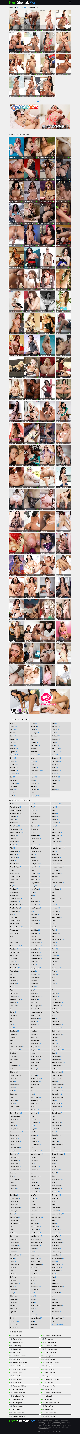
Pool (54, 723)
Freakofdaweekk (37, 816)
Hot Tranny (16, 1352)
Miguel (34, 1280)
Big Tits (14, 755)
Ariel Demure (15, 933)
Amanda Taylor (15, 867)
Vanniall (55, 1226)
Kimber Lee (36, 1081)
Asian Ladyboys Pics (51, 1352)
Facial (13, 793)
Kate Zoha (35, 1031)
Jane (33, 927)
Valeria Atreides (58, 1214)
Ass (13, 729)
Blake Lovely (15, 1059)
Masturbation (37, 770)
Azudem (13, 990)
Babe (13, 736)
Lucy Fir (34, 1198)
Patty (54, 942)
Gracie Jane (35, 845)
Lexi (33, 1148)
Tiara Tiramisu (57, 1179)
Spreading (56, 758)
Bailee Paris (14, 996)
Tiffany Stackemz (58, 1185)
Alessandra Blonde (17, 832)
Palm (54, 920)
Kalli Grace (35, 1002)
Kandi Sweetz (36, 1009)
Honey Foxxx (36, 889)
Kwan (33, 1107)
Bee (12, 1021)
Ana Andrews (15, 892)
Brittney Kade (15, 1072)
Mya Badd (35, 1324)
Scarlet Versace (57, 1075)
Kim (32, 1072)
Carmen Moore (16, 1113)
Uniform (56, 780)
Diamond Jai (14, 1245)
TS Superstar (17, 1382)
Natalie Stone (56, 845)
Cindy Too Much (15, 1179)
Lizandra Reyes (36, 1185)
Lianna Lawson (36, 1151)
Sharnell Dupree (57, 1091)
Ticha (54, 1182)
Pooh (54, 983)
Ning (54, 886)
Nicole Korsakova (58, 860)
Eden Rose (14, 1274)
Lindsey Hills (35, 1170)
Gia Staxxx (35, 819)
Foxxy (34, 810)
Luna (33, 1201)
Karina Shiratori (36, 1015)
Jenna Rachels (36, 958)
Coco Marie (14, 1195)
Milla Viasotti (36, 1286)
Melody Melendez (37, 1264)
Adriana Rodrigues (16, 813)
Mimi (33, 1293)
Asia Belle (14, 949)
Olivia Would (56, 914)
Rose (54, 1018)
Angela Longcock (16, 898)
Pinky (54, 971)
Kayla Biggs (35, 1037)
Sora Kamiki (56, 1129)
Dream (13, 1261)
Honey (34, 886)
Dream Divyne (15, 1264)
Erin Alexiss (14, 1302)
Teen (55, 767)
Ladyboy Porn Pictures (52, 1362)
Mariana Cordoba (37, 1242)
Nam (54, 807)
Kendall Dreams (37, 1056)
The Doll (55, 1173)
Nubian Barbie (57, 898)
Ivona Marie (35, 905)
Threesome (57, 770)
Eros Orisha (14, 1308)
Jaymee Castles (37, 946)
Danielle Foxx (15, 1217)
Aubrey (13, 961)
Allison (13, 860)
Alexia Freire (14, 842)
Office (33, 780)
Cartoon (13, 1125)
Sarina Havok (56, 1059)
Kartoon (34, 1021)
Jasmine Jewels (37, 939)
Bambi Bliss (14, 1015)
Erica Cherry (14, 1296)
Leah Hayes (35, 1122)
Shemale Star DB (18, 1349)
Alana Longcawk (16, 829)
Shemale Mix (49, 1409)
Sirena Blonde (57, 1107)
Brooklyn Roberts (16, 1075)
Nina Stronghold (58, 883)
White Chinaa (57, 1267)
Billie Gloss (14, 1053)
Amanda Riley (15, 864)
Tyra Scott (56, 1201)
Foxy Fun (34, 813)
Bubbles (13, 1088)
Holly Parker (35, 879)
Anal (13, 723)
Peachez (55, 952)
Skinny (56, 745)
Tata (54, 1163)
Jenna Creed (36, 952)
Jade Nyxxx (35, 917)
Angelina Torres (16, 908)
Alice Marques (15, 851)
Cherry (13, 1151)
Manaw (34, 1214)
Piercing (35, 796)
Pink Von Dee (56, 968)
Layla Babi (35, 1119)
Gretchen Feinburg (37, 851)
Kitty (33, 1094)
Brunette (14, 770)
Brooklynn (14, 1078)
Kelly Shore (35, 1050)
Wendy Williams (57, 1264)
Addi (12, 804)
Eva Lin (13, 1318)
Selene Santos (57, 1078)
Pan (54, 924)
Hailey (33, 857)
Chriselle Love (15, 1163)
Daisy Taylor (14, 1211)
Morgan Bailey (36, 1318)
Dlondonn (14, 1252)
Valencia (55, 1204)
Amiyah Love (15, 879)
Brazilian (14, 767)
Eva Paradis (14, 1324)
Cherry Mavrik (15, 1157)
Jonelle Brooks (37, 996)
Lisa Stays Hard (36, 1176)
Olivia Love (56, 911)
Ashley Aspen (15, 942)
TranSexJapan (49, 1389)
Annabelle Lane (15, 920)
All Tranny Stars (18, 1389)
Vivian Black (56, 1255)
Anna (12, 914)
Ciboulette (14, 1173)
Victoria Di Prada (58, 1242)
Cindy (12, 1176)
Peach (55, 949)
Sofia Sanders (57, 1125)
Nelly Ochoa (56, 854)
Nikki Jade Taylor (58, 867)
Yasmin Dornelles (58, 1286)
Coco (12, 1192)
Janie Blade (35, 933)
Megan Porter (36, 1255)
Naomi (55, 819)
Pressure (55, 993)
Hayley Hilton (36, 864)
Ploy (54, 977)
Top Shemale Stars (51, 1349)
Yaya (54, 1289)
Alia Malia (14, 845)
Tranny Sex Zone (50, 1416)
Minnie (33, 1299)
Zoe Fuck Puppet (58, 1318)
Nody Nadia (56, 889)
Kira (32, 1088)
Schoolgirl (56, 739)
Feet (12, 796)
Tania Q (55, 1160)
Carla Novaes (15, 1110)
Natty (54, 851)
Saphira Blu (56, 1047)
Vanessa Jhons (57, 1217)
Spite (54, 1132)
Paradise (55, 927)
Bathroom (14, 742)
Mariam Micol (36, 1239)
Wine (54, 1274)
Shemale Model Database (53, 1336)
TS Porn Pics (17, 1336)
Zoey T (55, 1321)
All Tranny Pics (17, 1403)
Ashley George (16, 946)
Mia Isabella (36, 1271)
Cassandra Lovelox (16, 1132)
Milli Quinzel (35, 1289)
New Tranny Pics (18, 1342)
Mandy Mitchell (37, 1217)
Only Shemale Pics (50, 1413)
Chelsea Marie (15, 1148)
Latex (33, 758)
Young (55, 789)
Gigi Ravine (35, 826)
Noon (54, 895)
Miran (33, 1308)
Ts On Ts (56, 777)
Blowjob (14, 764)
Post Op (55, 729)
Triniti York (56, 1198)
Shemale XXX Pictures (52, 1379)
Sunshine (55, 1141)
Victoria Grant (57, 1245)
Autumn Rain (15, 971)
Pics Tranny (16, 1409)
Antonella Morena (16, 927)
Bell (12, 1024)
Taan (54, 1157)
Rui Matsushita (57, 1024)
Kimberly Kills (36, 1084)
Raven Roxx (56, 1012)
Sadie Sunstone (57, 1034)
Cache (13, 1091)
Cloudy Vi (14, 1189)
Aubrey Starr (15, 968)
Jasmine (34, 936)
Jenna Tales (35, 961)
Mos (33, 1321)
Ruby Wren (56, 1021)
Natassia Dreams (58, 848)
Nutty (54, 905)
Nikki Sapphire (57, 873)
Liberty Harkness (37, 1154)
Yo (54, 1296)
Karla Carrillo (36, 1018)
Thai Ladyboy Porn (50, 1372)
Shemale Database (19, 1392)
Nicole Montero (58, 864)
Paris (54, 930)
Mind (33, 1296)
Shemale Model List (19, 1416)
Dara (12, 1230)
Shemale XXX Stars (51, 1346)
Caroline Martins (15, 1116)
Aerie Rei (13, 819)
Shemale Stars (17, 1376)
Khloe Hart (35, 1066)
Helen (33, 870)
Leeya (34, 1129)
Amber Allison (15, 873)
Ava (12, 974)
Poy (54, 990)
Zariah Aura (56, 1312)
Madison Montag (36, 1207)
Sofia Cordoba (57, 1122)
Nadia (33, 1327)
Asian (13, 726)
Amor (12, 883)
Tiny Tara (56, 1192)
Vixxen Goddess (58, 1258)
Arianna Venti (15, 930)
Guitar (34, 854)
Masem (34, 1248)
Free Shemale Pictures (52, 1403)
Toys (55, 774)
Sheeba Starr (57, 1094)
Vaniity (55, 1220)
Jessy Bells (35, 980)
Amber (13, 870)
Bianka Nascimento (17, 1047)
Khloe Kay (35, 1069)
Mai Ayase (35, 1211)
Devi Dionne (14, 1239)
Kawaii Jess (35, 1034)
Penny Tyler (56, 958)
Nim (54, 879)
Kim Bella (34, 1075)
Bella (12, 1028)
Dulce (12, 1271)
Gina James (35, 829)
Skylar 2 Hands (57, 1113)
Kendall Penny (36, 1059)
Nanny (55, 816)
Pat (54, 936)
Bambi (13, 1012)
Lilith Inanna (35, 1160)
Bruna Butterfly (15, 1084)
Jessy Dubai (35, 983)
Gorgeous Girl (36, 838)
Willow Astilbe (57, 1271)
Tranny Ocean (17, 1372)
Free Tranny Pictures (19, 1356)
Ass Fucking (14, 733)
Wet (54, 786)
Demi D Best (14, 1236)
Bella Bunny (14, 1034)
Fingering (35, 726)
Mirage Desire (36, 1305)
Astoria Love (14, 955)
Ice (33, 895)
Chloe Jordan (15, 1160)
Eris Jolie (13, 1305)
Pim (54, 965)
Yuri (54, 1308)
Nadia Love (56, 804)
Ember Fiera (14, 1280)
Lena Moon (35, 1141)
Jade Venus (35, 924)
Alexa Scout (14, 838)
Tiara (54, 1176)
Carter (12, 1122)
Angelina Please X (16, 905)
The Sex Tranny (50, 1406)
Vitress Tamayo (58, 1252)
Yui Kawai (56, 1302)
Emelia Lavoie (15, 1283)
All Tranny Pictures (50, 1342)
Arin (12, 936)
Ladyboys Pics (49, 1376)
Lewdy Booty (36, 1144)
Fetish (34, 723)
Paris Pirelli (56, 933)
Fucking (35, 733)
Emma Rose (14, 1289)
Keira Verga (36, 1043)
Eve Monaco (14, 1327)
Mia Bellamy (35, 1267)
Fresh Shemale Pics (49, 1432)
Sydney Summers (58, 1154)
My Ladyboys (49, 1356)
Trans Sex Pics (17, 1379)
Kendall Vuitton (36, 1062)
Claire (12, 1182)
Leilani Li (34, 1135)
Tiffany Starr (57, 1189)
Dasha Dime (14, 1233)
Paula (54, 946)
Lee (33, 1125)
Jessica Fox (35, 974)
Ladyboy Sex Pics (50, 1386)
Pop (54, 987)
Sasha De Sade (57, 1066)
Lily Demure (35, 1166)
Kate (33, 1028)
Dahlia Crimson (15, 1204)
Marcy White (35, 1230)
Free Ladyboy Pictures (20, 1386)
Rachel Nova (56, 1009)
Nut (54, 901)
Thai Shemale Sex (18, 1399)
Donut (13, 1258)
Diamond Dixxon (16, 1242)
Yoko (54, 1299)
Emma (13, 1286)
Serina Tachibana (58, 1084)
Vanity (54, 1223)
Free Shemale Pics (18, 1413)
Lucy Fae (34, 1195)
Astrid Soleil (14, 958)
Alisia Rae (14, 854)
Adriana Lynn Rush (16, 810)
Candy (13, 1103)
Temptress (56, 1170)
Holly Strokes (36, 883)
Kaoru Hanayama (37, 1012)
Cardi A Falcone (15, 1107)
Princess (55, 996)
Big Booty (14, 748)
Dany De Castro (15, 1223)
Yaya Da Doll (56, 1293)
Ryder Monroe (57, 1028)
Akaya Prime (15, 826)
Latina (34, 761)
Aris (12, 939)
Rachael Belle (57, 1006)
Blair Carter (14, 1056)
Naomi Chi (56, 823)
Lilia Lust (34, 1157)
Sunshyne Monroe (58, 1144)
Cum (13, 777)
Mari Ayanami (36, 1233)
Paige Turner (57, 917)
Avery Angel (14, 980)
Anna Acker (14, 917)
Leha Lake (34, 1132)
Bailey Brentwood (16, 999)
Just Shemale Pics (18, 1396)
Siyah (54, 1110)
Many (33, 1220)
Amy (12, 886)
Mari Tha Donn (36, 1236)
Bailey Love (14, 1006)
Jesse (34, 971)
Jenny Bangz (36, 968)
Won (54, 1277)
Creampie (14, 774)
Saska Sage (56, 1069)
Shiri (54, 1100)
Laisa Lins (35, 1113)
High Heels (35, 748)
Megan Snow (36, 1258)
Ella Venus (14, 1277)
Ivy (32, 911)
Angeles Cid (15, 901)
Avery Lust (14, 983)
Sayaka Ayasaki (57, 1072)
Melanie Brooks (36, 1261)
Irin (32, 898)
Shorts (55, 742)
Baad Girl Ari (14, 993)
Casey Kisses (15, 1129)
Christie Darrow (15, 1166)
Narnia (54, 826)
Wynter (54, 1280)
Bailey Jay (14, 1002)
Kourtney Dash (36, 1100)
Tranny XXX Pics (50, 1359)
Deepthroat (14, 783)
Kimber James (37, 1078)
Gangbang (35, 736)
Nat (54, 829)
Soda (54, 1116)
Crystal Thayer (15, 1198)
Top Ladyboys (49, 1382)
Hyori (33, 892)
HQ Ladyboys (49, 1366)
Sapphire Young (58, 1050)
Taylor (54, 1166)
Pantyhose (35, 789)
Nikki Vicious (56, 876)
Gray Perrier (35, 848)
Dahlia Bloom (15, 1201)
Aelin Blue (14, 816)
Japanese (35, 755)
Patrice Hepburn (58, 939)
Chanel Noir (14, 1138)
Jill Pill (34, 987)
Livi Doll (34, 1179)
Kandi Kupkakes (36, 1006)
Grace (33, 842)
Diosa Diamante (15, 1248)
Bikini (13, 758)
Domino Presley (16, 1255)
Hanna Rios (35, 860)
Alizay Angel (15, 857)
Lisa (33, 1173)
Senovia (55, 1081)
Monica (34, 1315)
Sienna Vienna (57, 1103)
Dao (12, 1226)
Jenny (34, 965)
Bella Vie (13, 1040)
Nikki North (56, 870)
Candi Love (14, 1100)
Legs (34, 764)
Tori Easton (56, 1195)
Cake (12, 1097)
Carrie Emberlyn (15, 1119)
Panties (34, 786)
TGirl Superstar (49, 1369)
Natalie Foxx (56, 838)
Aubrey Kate (15, 965)
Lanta (33, 1116)
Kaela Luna (35, 999)
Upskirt (55, 783)
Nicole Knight (56, 857)
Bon (12, 1062)
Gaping (34, 739)
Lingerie (35, 767)
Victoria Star (56, 1248)
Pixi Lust (55, 974)
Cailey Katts (14, 1094)
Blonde (13, 761)
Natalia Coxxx (57, 835)
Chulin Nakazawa (16, 1170)
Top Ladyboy (49, 1339)
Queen (55, 999)
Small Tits (57, 752)
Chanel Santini (15, 1141)
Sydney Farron (57, 1151)
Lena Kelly (35, 1138)
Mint (33, 1302)
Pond (54, 980)
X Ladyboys (48, 1399)
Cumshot (14, 780)
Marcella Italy (36, 1226)
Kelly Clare (35, 1047)
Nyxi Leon (56, 908)
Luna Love (35, 1204)
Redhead (56, 736)
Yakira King (56, 1283)
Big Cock (14, 752)
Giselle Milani (35, 835)
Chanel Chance (15, 1135)
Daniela (13, 1214)
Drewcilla (13, 1267)
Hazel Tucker (35, 867)
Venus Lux (56, 1233)
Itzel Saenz (35, 901)
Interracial (35, 752)
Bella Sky (13, 1037)
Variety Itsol (56, 1230)
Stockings (56, 761)
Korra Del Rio (36, 1097)
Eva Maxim (14, 1321)
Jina (33, 990)
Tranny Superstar (18, 1406)
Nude (34, 777)
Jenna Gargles (36, 955)
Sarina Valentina (58, 1062)
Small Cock (56, 748)
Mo (32, 1312)
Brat (12, 1069)
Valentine (56, 1211)
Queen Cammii (57, 1002)
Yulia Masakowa (57, 1305)
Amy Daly (14, 889)
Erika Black (14, 1299)
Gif (32, 823)
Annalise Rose (15, 924)
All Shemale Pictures (19, 1369)
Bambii (12, 1018)
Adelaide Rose (15, 807)
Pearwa (55, 955)
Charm (12, 1144)
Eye (33, 804)
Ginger (33, 832)
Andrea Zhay (14, 895)
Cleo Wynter (14, 1185)
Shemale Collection (19, 1366)
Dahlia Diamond (15, 1207)
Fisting (34, 729)
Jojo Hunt (34, 993)
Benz (12, 1043)
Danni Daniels (15, 1220)
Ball (12, 1009)
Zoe (54, 1315)
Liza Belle (34, 1182)
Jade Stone (35, 920)
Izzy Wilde (35, 914)
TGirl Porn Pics (17, 1359)
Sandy (55, 1043)
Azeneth (13, 987)
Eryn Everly (14, 1312)
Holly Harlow (35, 876)
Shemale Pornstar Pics (20, 1362)
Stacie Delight (57, 1135)
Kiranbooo (34, 1091)
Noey (54, 892)
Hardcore (35, 745)
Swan (54, 1148)
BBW (13, 745)
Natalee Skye (57, 832)
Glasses (34, 742)
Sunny (54, 1138)
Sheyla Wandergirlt (58, 1097)
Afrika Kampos (15, 823)
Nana (54, 810)
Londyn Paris (35, 1192)
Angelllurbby (15, 911)
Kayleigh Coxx (36, 1040)
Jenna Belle (35, 949)
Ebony (13, 789)
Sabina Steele (57, 1031)
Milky (33, 1283)
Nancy (55, 813)
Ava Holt (13, 977)
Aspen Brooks (15, 952)
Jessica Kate (35, 977)
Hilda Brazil (35, 873)
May (33, 1252)
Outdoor (35, 783)
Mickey (34, 1277)
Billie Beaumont (15, 1050)
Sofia (54, 1119)
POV (54, 733)
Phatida (55, 961)
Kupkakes (35, 1103)
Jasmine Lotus (36, 942)
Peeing (34, 793)
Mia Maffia (35, 1274)
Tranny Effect (17, 1339)
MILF (33, 774)
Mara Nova (35, 1223)
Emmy (13, 1293)
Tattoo (55, 764)
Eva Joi (13, 1315)
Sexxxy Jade (57, 1088)
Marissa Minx (36, 1245)
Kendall (34, 1053)
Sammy (55, 1037)
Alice (12, 848)
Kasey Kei (35, 1024)
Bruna (13, 1081)
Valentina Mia (57, 1207)
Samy (54, 1040)
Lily (33, 1163)
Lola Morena (35, 1189)
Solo (55, 755)
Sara (54, 1053)
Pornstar (56, 726)
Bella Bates (14, 1031)
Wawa (55, 1261)
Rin (53, 1015)
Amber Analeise (16, 876)
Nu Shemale (48, 1396)
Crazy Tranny (17, 1346)
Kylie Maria (35, 1110)
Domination (14, 786)
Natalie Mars (57, 842)
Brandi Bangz (15, 1066)
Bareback (14, 739)
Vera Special (56, 1239)
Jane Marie (35, 930)
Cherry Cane (14, 1154)
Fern (33, 807)
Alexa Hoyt (14, 835)
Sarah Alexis (57, 1056)
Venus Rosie (56, 1236)
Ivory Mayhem (36, 908)
